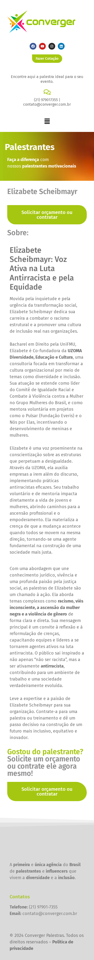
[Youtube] (42, 46)
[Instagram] (51, 46)
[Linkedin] (61, 46)
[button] (47, 121)
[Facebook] (33, 46)
